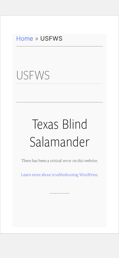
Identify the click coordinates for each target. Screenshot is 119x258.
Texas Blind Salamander (60, 132)
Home (24, 38)
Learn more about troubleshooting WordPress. (59, 174)
